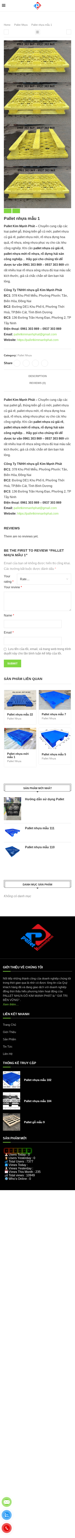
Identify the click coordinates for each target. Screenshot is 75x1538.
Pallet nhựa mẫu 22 (20, 714)
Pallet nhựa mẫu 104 (37, 1101)
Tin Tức (7, 1046)
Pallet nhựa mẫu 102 (37, 1080)
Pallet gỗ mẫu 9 (34, 1122)
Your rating (8, 579)
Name (9, 615)
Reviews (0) (37, 382)
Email (9, 632)
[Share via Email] (44, 363)
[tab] (37, 376)
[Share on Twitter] (26, 363)
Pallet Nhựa (21, 24)
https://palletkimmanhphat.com (37, 340)
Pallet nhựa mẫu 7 (54, 714)
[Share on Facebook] (16, 363)
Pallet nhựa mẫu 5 (54, 754)
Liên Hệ (7, 1053)
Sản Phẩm (9, 1039)
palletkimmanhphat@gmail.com (35, 334)
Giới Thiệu (9, 1032)
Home (7, 24)
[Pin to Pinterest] (35, 363)
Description (37, 376)
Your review (13, 587)
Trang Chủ (9, 1024)
